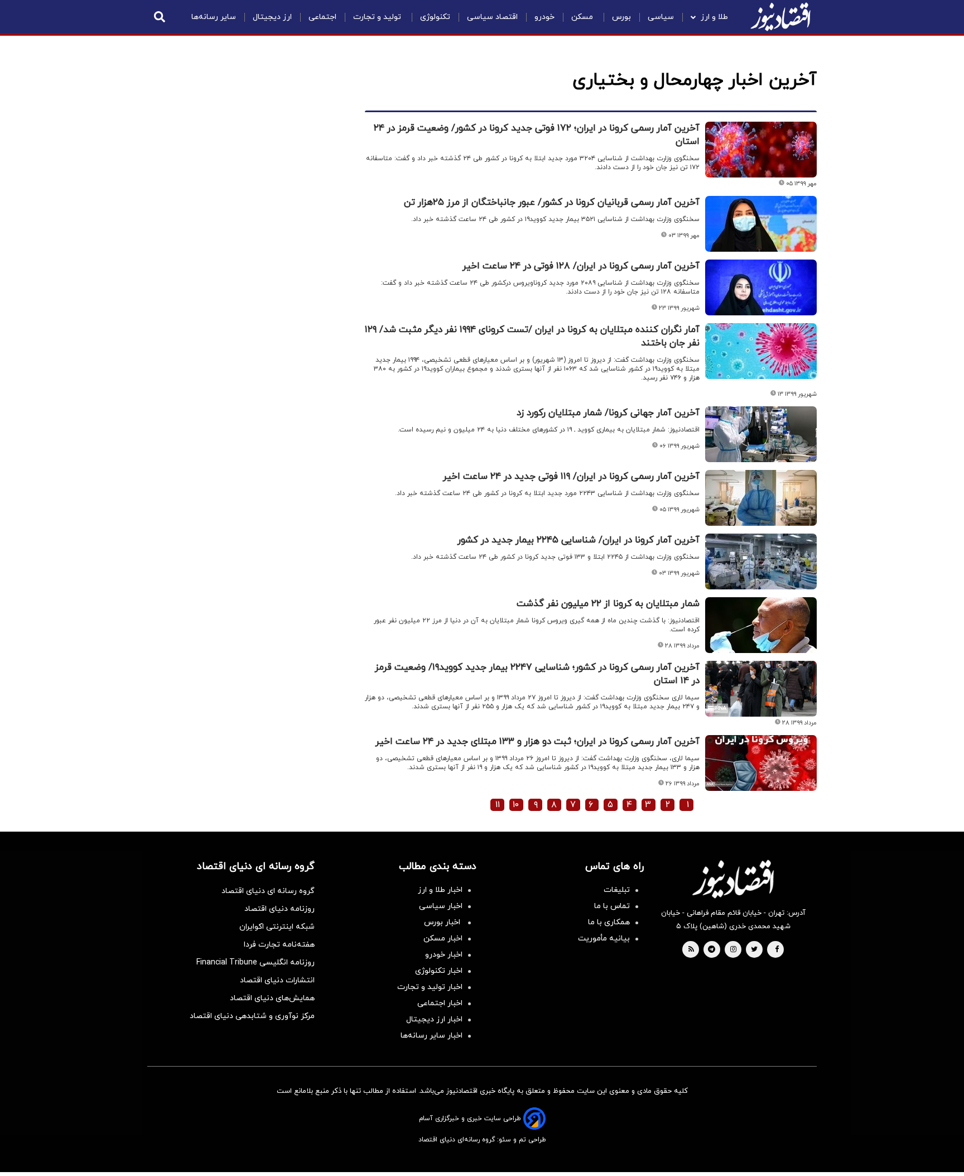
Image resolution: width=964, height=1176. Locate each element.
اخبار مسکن (442, 938)
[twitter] (754, 950)
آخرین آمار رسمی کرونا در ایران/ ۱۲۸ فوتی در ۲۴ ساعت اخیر (581, 266)
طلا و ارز (714, 17)
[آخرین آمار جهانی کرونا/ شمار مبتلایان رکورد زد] (761, 434)
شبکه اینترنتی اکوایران (277, 926)
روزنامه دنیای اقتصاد (279, 909)
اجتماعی (322, 17)
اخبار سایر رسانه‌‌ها (431, 1035)
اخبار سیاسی (440, 906)
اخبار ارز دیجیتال (434, 1019)
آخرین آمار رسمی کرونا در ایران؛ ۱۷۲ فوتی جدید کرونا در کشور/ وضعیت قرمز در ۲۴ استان (537, 135)
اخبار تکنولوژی (438, 971)
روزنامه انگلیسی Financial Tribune (255, 962)
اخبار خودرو (443, 954)
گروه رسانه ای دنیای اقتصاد (268, 891)
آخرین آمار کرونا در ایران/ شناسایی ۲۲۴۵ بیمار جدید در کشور (578, 540)
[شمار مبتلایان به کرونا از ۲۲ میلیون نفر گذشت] (761, 625)
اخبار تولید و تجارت (429, 987)
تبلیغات (617, 890)
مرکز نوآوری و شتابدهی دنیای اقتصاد (252, 1016)
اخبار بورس (443, 922)
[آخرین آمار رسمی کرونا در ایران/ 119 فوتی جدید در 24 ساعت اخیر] (761, 498)
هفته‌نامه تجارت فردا (279, 944)
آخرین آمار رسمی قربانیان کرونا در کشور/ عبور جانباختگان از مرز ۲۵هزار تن (552, 202)
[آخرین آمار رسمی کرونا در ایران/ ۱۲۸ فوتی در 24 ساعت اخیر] (761, 287)
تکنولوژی (435, 17)
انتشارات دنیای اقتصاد (277, 980)
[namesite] (780, 16)
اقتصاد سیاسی (492, 17)
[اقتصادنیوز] (733, 879)
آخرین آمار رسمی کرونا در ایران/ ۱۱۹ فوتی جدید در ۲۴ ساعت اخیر (571, 476)
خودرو (544, 17)
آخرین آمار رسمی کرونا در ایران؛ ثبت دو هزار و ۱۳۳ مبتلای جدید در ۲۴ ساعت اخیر (537, 741)
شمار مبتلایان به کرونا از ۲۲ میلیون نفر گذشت (608, 604)
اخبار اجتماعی (439, 1003)
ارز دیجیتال (272, 17)
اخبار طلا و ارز (440, 890)
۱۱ (497, 805)
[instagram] (733, 950)
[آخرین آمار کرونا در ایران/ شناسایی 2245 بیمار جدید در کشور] (761, 561)
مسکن (583, 17)
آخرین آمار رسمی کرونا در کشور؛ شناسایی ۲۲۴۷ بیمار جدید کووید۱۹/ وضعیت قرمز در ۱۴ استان (537, 674)
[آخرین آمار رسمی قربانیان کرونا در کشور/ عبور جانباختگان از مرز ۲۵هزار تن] (761, 224)
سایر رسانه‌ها (213, 17)
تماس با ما (612, 906)
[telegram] (711, 950)
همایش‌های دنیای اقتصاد (272, 998)
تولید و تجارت (378, 17)
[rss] (691, 950)
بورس (621, 17)
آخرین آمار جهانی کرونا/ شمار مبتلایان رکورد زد (608, 413)
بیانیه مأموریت (604, 938)
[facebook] (777, 950)
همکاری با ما (609, 922)
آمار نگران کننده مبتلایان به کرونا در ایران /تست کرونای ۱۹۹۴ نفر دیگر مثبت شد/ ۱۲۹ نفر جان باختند (532, 336)
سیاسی (661, 17)
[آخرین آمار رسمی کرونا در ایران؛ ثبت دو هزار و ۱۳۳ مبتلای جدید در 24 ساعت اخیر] (761, 763)
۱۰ (516, 805)
